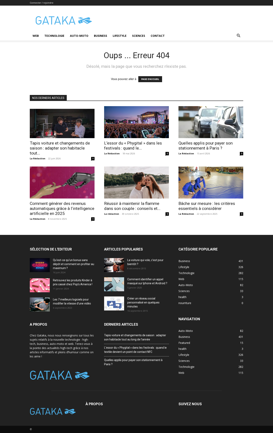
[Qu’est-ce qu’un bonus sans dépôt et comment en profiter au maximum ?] (40, 265)
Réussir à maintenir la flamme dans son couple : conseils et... (132, 206)
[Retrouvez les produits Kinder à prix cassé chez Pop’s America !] (40, 285)
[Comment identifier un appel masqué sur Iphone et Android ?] (114, 284)
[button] (238, 36)
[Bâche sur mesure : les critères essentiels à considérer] (210, 183)
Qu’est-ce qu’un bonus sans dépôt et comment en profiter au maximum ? (73, 264)
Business (100, 36)
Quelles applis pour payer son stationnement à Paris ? (205, 146)
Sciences (138, 36)
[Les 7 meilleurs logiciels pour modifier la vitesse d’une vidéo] (40, 304)
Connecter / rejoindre (41, 2)
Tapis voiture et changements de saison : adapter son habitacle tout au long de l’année (135, 337)
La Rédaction (37, 158)
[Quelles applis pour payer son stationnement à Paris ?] (210, 122)
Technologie (54, 36)
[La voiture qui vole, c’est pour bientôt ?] (114, 265)
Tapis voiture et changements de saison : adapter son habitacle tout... (60, 148)
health (182, 349)
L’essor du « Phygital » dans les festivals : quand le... (133, 146)
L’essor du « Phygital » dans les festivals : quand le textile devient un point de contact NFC (135, 349)
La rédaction (111, 213)
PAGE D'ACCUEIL (150, 79)
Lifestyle (120, 36)
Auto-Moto (79, 36)
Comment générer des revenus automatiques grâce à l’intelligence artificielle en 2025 (62, 208)
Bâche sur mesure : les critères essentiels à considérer (206, 206)
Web (36, 36)
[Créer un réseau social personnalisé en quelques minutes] (114, 303)
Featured (184, 343)
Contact (158, 36)
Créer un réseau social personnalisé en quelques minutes (143, 302)
